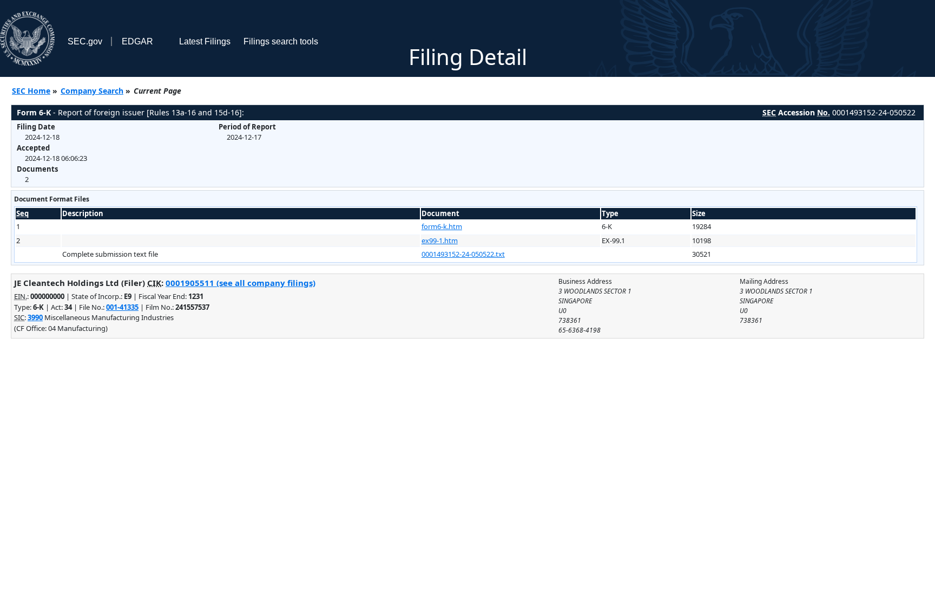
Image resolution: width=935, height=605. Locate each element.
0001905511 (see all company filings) (240, 282)
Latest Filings (205, 41)
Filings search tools (280, 41)
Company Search (92, 91)
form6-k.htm (442, 226)
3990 (35, 317)
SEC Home (31, 91)
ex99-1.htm (440, 240)
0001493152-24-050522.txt (463, 254)
